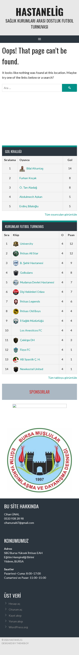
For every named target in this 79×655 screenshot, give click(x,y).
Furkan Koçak (27, 178)
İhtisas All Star (29, 253)
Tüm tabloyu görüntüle (62, 377)
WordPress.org (18, 627)
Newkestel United (31, 369)
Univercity (26, 243)
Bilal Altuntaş (35, 168)
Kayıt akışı (15, 615)
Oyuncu (24, 160)
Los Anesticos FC (31, 330)
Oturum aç (15, 609)
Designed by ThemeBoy (15, 643)
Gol (69, 160)
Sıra (6, 235)
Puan (71, 235)
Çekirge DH (27, 340)
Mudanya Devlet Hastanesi (37, 282)
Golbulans (26, 272)
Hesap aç (14, 603)
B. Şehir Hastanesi (31, 263)
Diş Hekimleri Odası (32, 291)
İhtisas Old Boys (30, 311)
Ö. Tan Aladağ (28, 187)
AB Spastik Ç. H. (30, 359)
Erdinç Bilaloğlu (28, 206)
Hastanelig (40, 11)
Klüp (16, 235)
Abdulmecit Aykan (30, 196)
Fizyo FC (25, 349)
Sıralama (10, 160)
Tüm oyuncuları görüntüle (61, 214)
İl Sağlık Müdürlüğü (32, 320)
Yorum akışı (16, 621)
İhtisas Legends (30, 301)
